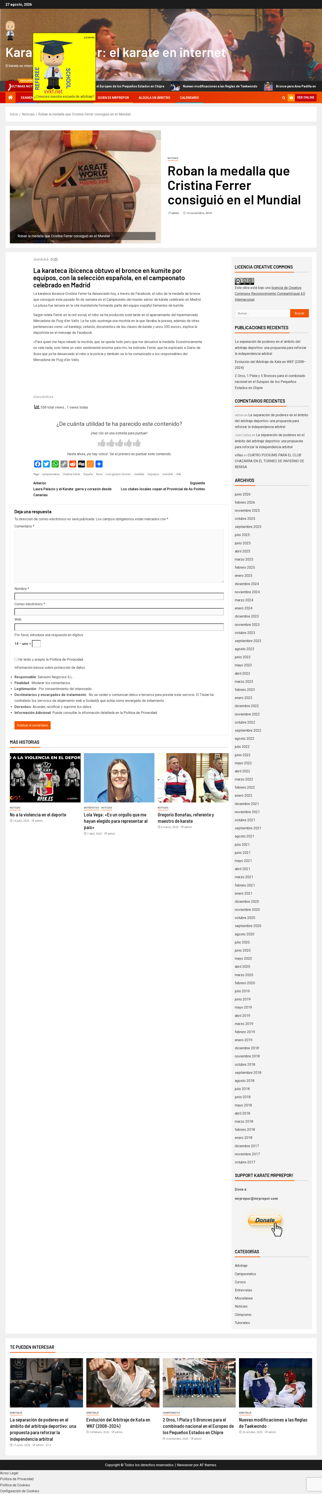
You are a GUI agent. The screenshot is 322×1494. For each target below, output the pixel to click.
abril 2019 (242, 1016)
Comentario (24, 526)
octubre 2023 (245, 633)
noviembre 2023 (247, 625)
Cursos (240, 1282)
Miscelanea (244, 1298)
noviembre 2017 (247, 1154)
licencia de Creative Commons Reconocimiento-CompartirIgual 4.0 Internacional (270, 294)
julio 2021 (242, 845)
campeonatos (51, 474)
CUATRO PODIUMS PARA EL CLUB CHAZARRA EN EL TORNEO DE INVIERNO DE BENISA (269, 461)
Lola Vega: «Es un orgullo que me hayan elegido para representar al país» (116, 821)
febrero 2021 (245, 885)
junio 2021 (243, 853)
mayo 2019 (243, 1007)
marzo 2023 (244, 682)
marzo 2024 (244, 600)
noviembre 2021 (247, 812)
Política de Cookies (15, 1485)
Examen (27, 97)
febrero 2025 (245, 567)
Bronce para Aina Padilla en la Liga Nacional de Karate (263, 86)
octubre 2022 (245, 722)
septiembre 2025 (248, 527)
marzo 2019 (244, 1024)
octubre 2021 (245, 820)
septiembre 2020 (248, 926)
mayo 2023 (243, 665)
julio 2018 (242, 1089)
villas (239, 455)
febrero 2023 (245, 690)
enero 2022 (243, 795)
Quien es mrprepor (113, 97)
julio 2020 (242, 942)
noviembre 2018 (247, 1056)
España (88, 474)
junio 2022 (243, 755)
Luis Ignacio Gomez (118, 474)
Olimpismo (243, 1315)
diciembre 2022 (247, 706)
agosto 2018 (244, 1081)
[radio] (102, 443)
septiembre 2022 (248, 730)
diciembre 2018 (247, 1048)
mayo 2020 (243, 958)
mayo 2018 (243, 1105)
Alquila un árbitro (154, 97)
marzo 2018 (244, 1121)
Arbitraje (241, 1266)
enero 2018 (243, 1138)
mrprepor (153, 474)
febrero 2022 (245, 787)
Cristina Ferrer (71, 474)
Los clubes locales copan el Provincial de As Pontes (163, 486)
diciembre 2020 (247, 901)
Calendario (189, 97)
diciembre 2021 (247, 804)
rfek (178, 474)
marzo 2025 (244, 559)
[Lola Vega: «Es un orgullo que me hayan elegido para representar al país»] (119, 777)
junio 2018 (243, 1097)
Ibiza (99, 474)
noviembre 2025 (247, 510)
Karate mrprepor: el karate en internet (115, 52)
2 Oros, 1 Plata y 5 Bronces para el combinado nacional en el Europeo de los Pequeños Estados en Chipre (270, 382)
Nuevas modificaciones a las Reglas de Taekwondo (168, 86)
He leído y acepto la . (50, 659)
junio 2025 (243, 543)
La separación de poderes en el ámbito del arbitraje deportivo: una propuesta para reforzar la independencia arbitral (270, 348)
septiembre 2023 (248, 641)
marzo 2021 (244, 877)
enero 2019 (243, 1040)
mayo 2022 (243, 763)
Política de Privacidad (66, 659)
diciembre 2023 (247, 616)
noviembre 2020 (247, 910)
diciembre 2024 (247, 584)
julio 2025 (242, 535)
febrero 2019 (245, 1032)
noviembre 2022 (247, 714)
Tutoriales (242, 1323)
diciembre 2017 (247, 1146)
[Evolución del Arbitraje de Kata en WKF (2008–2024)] (122, 1382)
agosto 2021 (244, 836)
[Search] (284, 98)
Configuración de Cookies (19, 1491)
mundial (168, 474)
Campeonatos (245, 1274)
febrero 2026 (245, 502)
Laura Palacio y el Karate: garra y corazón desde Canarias (72, 489)
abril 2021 (242, 869)
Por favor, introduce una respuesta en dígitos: (49, 635)
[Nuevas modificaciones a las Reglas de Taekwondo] (275, 1382)
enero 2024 (243, 608)
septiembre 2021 (248, 828)
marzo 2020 (244, 975)
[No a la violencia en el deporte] (45, 777)
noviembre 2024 (247, 592)
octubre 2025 (245, 519)
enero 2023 (243, 698)
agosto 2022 (244, 738)
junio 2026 (243, 494)
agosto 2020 (244, 934)
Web (17, 619)
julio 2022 (242, 747)
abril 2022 (242, 771)
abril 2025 (242, 551)
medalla (139, 474)
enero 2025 (243, 576)
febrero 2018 (245, 1130)
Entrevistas (91, 808)
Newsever (185, 1465)
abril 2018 (242, 1113)
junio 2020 (243, 950)
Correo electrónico (29, 604)
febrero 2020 (245, 983)
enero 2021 (243, 893)
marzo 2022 (244, 779)
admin (176, 213)
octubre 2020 (245, 918)
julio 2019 (242, 991)
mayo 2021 (243, 861)
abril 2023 (242, 673)
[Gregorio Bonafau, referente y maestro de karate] (193, 777)
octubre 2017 (245, 1162)
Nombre (21, 589)
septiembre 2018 (248, 1073)
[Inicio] (10, 98)
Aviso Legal (9, 1473)
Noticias (173, 158)
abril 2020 (242, 967)
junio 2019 (243, 999)
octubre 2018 (245, 1064)
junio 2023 (243, 657)
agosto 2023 (244, 649)
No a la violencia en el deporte (38, 814)
